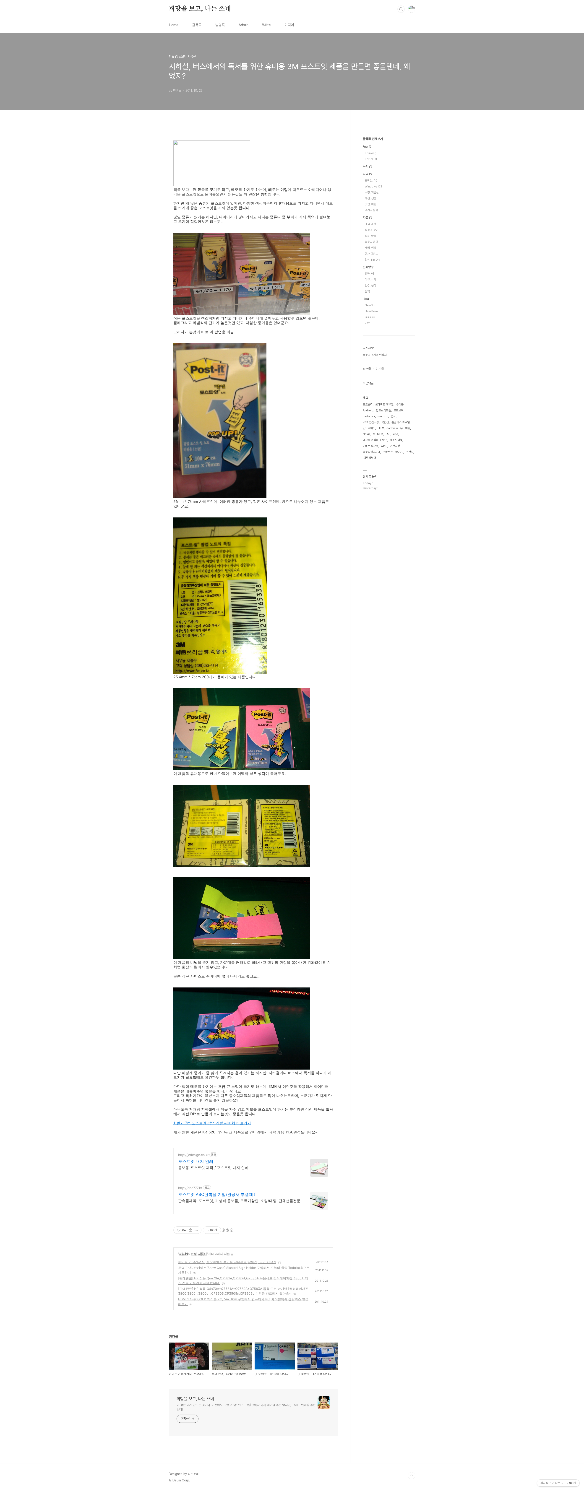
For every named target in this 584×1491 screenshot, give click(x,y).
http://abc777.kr (190, 1188)
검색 (401, 9)
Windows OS (373, 186)
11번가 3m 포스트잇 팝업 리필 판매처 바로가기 (212, 1123)
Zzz (367, 323)
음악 (367, 291)
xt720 (399, 452)
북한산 (385, 422)
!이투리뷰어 (369, 458)
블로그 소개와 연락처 (375, 355)
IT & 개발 (370, 224)
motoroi (383, 416)
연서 (393, 416)
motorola (369, 416)
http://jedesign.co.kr (193, 1155)
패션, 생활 (370, 198)
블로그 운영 (371, 242)
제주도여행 (396, 440)
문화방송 (368, 267)
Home (173, 25)
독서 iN (367, 166)
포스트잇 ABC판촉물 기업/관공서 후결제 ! (216, 1194)
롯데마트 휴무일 (384, 404)
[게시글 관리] (196, 1230)
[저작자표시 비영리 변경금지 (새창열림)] (227, 1230)
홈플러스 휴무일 (400, 422)
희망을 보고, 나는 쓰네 (200, 9)
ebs (395, 434)
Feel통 (367, 146)
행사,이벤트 (371, 253)
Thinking (370, 153)
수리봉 (400, 404)
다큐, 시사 (370, 279)
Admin (243, 25)
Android (368, 410)
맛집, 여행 (370, 204)
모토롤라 (368, 404)
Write (266, 25)
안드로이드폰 (383, 410)
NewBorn (371, 305)
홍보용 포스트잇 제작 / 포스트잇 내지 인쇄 (213, 1167)
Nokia (366, 434)
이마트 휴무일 (370, 446)
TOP (411, 1475)
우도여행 (405, 428)
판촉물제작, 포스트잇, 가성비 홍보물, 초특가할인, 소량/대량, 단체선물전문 (239, 1200)
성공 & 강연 (371, 230)
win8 (384, 446)
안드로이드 (369, 428)
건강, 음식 (370, 285)
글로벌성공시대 (371, 452)
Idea (366, 299)
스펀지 (409, 452)
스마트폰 (388, 452)
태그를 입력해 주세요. (375, 440)
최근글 (367, 369)
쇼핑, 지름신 (199, 1254)
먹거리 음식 (371, 210)
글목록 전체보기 (373, 139)
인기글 (380, 369)
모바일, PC (371, 180)
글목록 (197, 25)
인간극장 (395, 446)
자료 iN (367, 217)
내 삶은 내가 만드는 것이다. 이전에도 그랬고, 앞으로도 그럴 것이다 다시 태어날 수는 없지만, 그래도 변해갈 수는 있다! (246, 1407)
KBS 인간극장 (371, 422)
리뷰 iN (183, 1254)
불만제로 (378, 434)
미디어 (289, 25)
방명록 (220, 25)
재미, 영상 (370, 247)
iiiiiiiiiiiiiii (370, 317)
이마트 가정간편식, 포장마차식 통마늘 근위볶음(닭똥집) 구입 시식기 (227, 1262)
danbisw (392, 428)
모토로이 (399, 410)
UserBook (371, 311)
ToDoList (371, 159)
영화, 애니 (370, 273)
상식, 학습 (370, 236)
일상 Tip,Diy (372, 259)
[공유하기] (190, 1230)
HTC (381, 428)
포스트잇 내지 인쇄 (195, 1161)
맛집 (388, 434)
